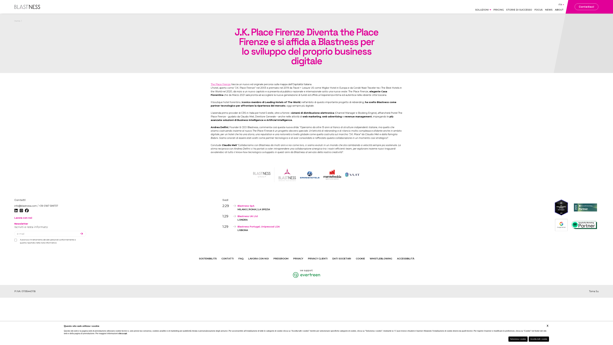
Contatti (227, 258)
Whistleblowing (381, 258)
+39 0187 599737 (48, 205)
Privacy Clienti (318, 258)
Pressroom (280, 258)
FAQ (240, 258)
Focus (538, 9)
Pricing (498, 9)
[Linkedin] (16, 210)
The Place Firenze (221, 84)
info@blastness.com (26, 205)
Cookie (360, 258)
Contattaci (586, 6)
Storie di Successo (519, 9)
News (548, 9)
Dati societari (341, 258)
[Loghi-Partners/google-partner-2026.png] (561, 225)
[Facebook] (27, 210)
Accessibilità (405, 258)
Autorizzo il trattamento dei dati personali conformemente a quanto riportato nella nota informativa (48, 241)
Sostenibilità (208, 258)
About (559, 9)
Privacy (298, 258)
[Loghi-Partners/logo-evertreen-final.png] (306, 275)
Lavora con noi (23, 217)
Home (17, 21)
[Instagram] (21, 210)
